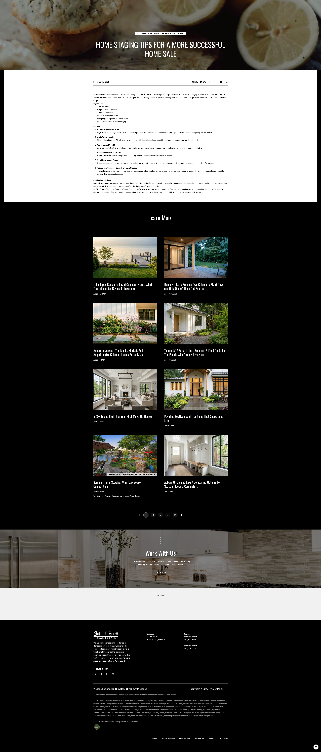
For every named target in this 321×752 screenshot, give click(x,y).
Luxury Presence (138, 689)
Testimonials (199, 739)
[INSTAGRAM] (101, 674)
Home (154, 739)
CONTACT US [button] (160, 572)
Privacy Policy (216, 689)
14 (175, 515)
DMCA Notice (223, 739)
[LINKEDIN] (107, 674)
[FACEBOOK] (95, 674)
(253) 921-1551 (190, 640)
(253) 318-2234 (190, 649)
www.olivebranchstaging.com (193, 192)
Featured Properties (168, 739)
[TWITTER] (113, 674)
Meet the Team (184, 739)
